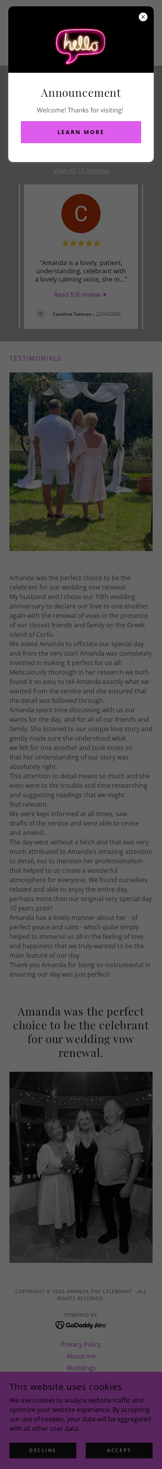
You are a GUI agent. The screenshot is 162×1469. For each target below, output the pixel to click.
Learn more (81, 132)
